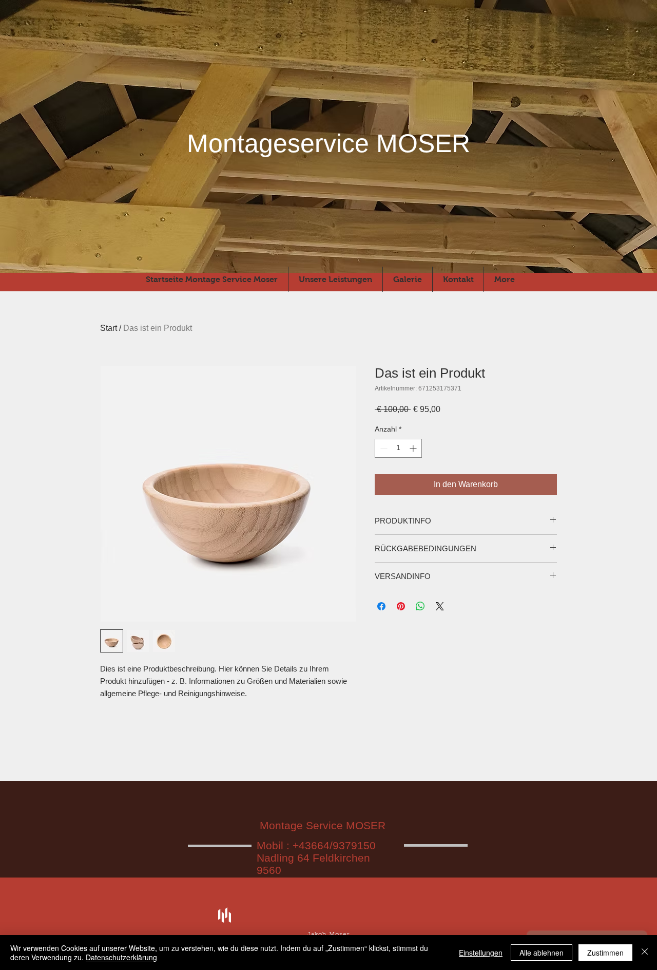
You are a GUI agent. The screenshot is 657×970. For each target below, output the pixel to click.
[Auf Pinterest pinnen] (401, 606)
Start (108, 328)
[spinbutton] (398, 448)
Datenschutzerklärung (121, 957)
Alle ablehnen (541, 952)
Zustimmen (605, 952)
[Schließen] (645, 952)
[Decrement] (382, 448)
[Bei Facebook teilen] (381, 606)
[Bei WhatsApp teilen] (420, 606)
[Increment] (414, 448)
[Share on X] (440, 606)
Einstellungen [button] (481, 952)
